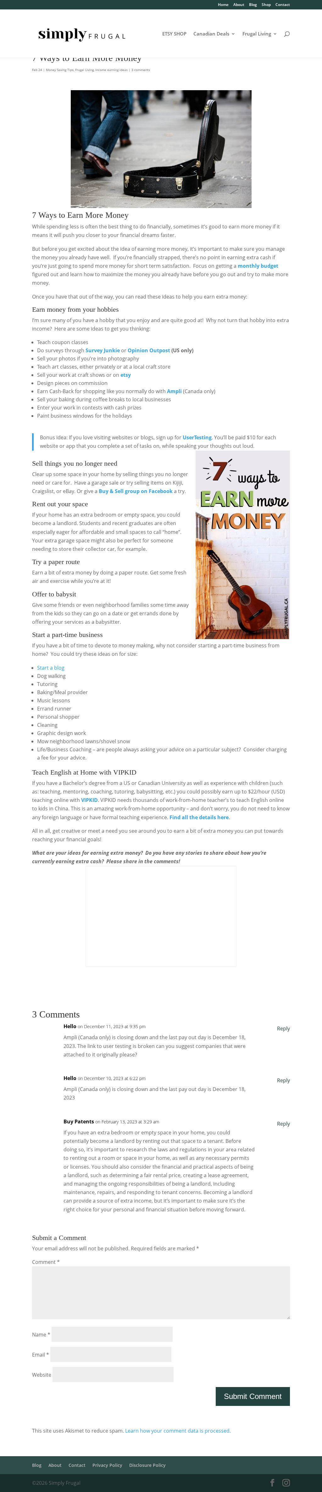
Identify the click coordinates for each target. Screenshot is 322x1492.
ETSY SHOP (174, 34)
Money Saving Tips (60, 70)
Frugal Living (256, 34)
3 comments (140, 70)
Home (223, 5)
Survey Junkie (103, 350)
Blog (253, 5)
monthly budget (258, 265)
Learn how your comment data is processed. (178, 1430)
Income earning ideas (111, 70)
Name (41, 1334)
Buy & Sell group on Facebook (136, 491)
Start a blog (50, 667)
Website (41, 1374)
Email (40, 1354)
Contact (282, 5)
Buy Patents (79, 1121)
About (238, 5)
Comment (46, 1262)
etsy (125, 374)
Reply (283, 1028)
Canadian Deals (211, 34)
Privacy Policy (107, 1465)
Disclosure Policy (147, 1465)
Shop (266, 5)
